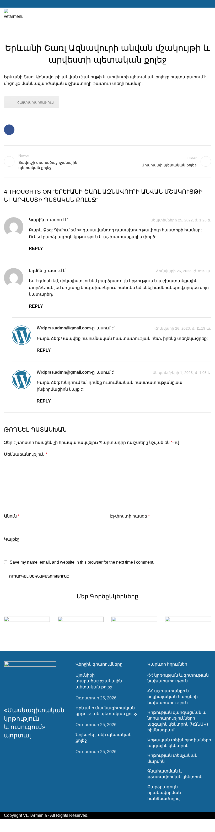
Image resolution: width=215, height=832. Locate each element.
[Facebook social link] (107, 4)
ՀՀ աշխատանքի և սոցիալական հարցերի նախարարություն (172, 697)
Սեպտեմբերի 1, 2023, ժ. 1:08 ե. (182, 373)
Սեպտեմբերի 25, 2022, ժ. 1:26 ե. (180, 220)
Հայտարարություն (35, 102)
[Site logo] (13, 14)
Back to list (107, 161)
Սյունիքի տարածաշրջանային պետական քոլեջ (99, 681)
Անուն (11, 516)
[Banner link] (27, 628)
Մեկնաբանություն (25, 454)
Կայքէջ (11, 539)
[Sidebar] (6, 825)
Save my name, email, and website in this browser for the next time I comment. (82, 562)
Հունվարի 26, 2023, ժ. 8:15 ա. (183, 271)
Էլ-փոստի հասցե (130, 516)
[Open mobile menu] (209, 14)
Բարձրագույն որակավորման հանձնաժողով (164, 793)
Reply (36, 248)
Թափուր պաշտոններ (107, 35)
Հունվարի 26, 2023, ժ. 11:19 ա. (182, 329)
